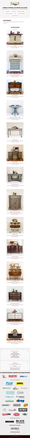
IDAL (15, 433)
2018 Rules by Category (20, 11)
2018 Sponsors (8, 11)
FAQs (15, 13)
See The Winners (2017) (14, 9)
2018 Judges (14, 11)
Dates (14, 362)
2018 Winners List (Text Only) (23, 9)
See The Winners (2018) (5, 9)
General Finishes (15, 4)
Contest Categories (14, 351)
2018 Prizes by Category (9, 13)
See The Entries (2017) (15, 15)
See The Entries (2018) (21, 13)
